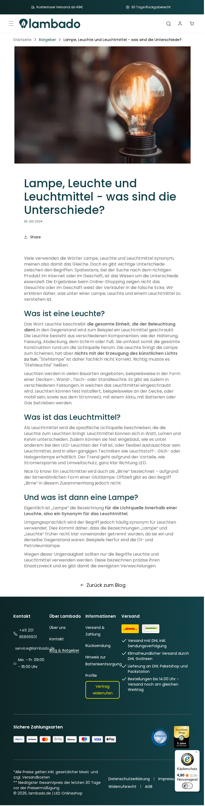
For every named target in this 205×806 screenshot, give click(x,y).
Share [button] (35, 237)
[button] (11, 23)
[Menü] (192, 753)
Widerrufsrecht (120, 786)
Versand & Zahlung (93, 631)
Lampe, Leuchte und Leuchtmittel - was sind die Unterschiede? (123, 39)
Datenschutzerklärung (127, 778)
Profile (89, 675)
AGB (146, 786)
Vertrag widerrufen (100, 690)
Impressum (166, 778)
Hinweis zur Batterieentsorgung (102, 660)
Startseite (22, 39)
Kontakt (56, 639)
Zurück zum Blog (103, 585)
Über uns (57, 627)
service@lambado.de (35, 648)
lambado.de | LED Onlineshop (55, 793)
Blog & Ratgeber (63, 650)
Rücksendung (96, 645)
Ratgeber (47, 39)
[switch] (183, 786)
